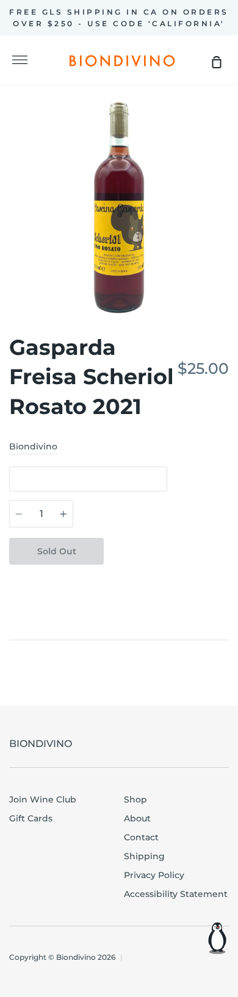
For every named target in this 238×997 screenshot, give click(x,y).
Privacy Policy (154, 875)
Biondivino (33, 446)
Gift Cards (30, 818)
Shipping (144, 856)
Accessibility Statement (176, 893)
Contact (141, 837)
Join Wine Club (42, 799)
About (137, 818)
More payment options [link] (166, 551)
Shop (135, 799)
